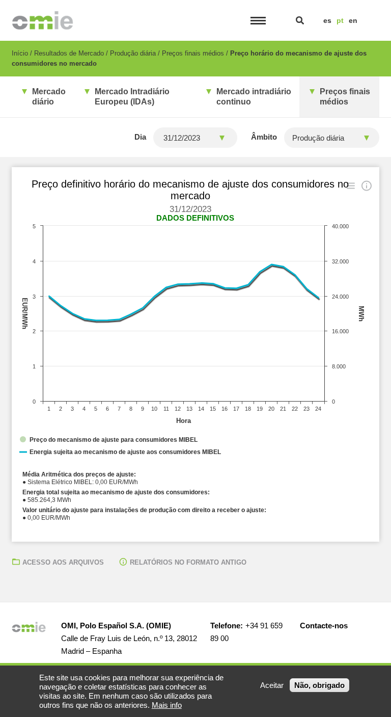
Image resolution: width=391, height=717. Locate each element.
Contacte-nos (324, 625)
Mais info (167, 705)
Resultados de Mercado (69, 53)
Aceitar (272, 685)
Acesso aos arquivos (63, 562)
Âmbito (264, 136)
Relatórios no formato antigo (188, 562)
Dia (140, 136)
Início (20, 53)
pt (340, 20)
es (327, 20)
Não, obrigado (319, 685)
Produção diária (133, 53)
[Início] (42, 20)
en (353, 20)
